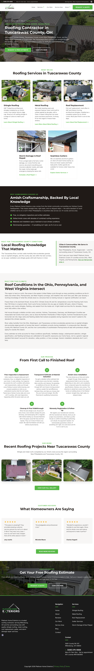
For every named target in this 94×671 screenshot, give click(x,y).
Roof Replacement (78, 618)
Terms (67, 666)
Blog (56, 629)
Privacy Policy (59, 666)
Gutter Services (77, 621)
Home (33, 7)
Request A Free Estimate (18, 50)
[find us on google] (2, 635)
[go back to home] (11, 609)
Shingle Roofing (77, 610)
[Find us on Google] (91, 2)
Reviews (58, 618)
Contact (58, 632)
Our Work (50, 7)
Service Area (59, 7)
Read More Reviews (47, 551)
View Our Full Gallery (47, 488)
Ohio (22, 21)
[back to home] (9, 7)
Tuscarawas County (32, 21)
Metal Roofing (77, 614)
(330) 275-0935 (8, 1)
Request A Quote (83, 7)
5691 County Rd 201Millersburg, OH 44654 (73, 645)
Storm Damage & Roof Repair (82, 625)
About (57, 614)
